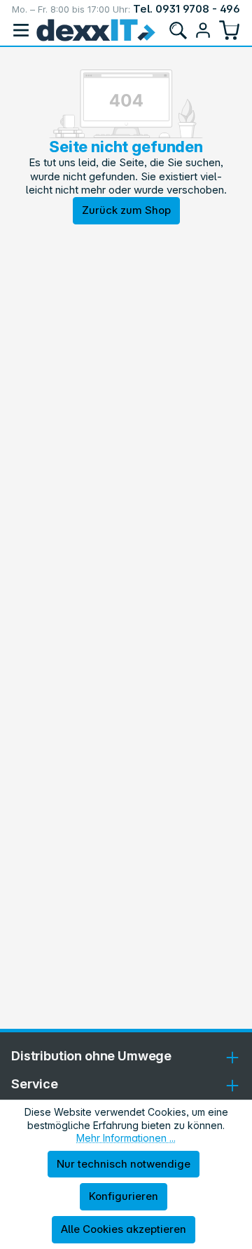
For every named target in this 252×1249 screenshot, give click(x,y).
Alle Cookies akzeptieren (123, 1229)
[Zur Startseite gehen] (95, 30)
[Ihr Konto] (203, 30)
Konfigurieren (123, 1196)
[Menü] (21, 30)
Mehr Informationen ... (126, 1138)
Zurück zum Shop (126, 210)
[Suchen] (178, 30)
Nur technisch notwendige (123, 1163)
